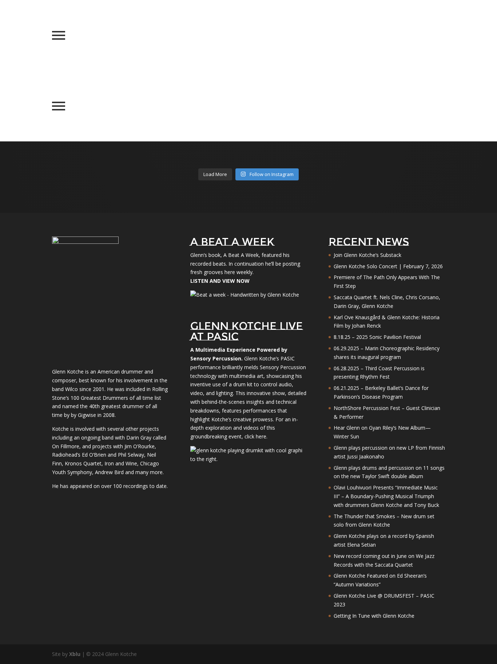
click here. (255, 436)
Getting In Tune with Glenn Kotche (374, 615)
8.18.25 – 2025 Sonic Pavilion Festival (377, 336)
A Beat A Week (241, 254)
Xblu (74, 654)
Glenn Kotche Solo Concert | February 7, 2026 (388, 266)
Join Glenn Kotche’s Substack (367, 254)
